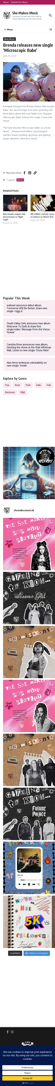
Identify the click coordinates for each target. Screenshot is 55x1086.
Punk (28, 385)
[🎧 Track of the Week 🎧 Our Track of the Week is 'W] (29, 868)
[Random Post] (51, 29)
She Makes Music (25, 13)
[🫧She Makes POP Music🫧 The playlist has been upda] (29, 544)
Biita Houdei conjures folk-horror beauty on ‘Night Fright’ (14, 217)
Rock (17, 385)
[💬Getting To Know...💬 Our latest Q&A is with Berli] (29, 814)
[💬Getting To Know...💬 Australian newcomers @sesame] (29, 598)
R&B (23, 392)
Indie (38, 385)
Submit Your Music (19, 2)
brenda (20, 180)
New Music (9, 39)
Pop (7, 385)
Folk (49, 385)
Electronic (10, 392)
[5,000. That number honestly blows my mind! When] (29, 922)
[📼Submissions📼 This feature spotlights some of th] (29, 652)
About (6, 2)
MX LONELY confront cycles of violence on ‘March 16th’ (42, 215)
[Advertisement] (27, 263)
